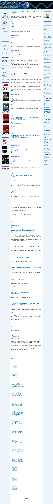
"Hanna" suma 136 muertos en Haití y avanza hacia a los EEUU (24, 323)
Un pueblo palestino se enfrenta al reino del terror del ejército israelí (24, 117)
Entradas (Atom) (15, 358)
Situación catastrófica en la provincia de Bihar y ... (17, 429)
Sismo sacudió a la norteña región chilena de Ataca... (17, 392)
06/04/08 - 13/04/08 (14, 480)
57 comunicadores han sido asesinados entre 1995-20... (18, 406)
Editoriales (3, 78)
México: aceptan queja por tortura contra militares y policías (23, 11)
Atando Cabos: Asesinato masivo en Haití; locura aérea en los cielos (47, 33)
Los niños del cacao (14, 402)
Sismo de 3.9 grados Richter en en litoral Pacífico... (17, 410)
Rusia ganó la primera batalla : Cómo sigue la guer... (17, 431)
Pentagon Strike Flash (46, 163)
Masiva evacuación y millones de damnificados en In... (17, 460)
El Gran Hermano (18, 12)
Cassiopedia (45, 161)
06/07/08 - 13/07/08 (14, 468)
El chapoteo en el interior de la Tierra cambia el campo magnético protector (26, 267)
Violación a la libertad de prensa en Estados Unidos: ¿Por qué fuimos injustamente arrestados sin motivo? (25, 335)
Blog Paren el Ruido (46, 148)
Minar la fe (13, 448)
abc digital (13, 151)
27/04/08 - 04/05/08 (14, 477)
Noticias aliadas (12, 28)
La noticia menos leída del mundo (17, 279)
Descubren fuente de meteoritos (15, 439)
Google (2, 19)
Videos (2, 75)
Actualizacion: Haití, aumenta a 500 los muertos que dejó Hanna (24, 39)
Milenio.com (12, 162)
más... (45, 96)
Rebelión (11, 76)
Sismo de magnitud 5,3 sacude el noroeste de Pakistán (22, 175)
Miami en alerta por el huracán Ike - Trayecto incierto (21, 257)
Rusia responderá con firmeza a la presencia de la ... (17, 433)
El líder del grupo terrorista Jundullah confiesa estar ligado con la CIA (47, 94)
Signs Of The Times (46, 157)
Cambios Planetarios (46, 145)
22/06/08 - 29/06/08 (14, 470)
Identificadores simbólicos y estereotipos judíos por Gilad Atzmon (47, 74)
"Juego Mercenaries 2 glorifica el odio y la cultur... (17, 415)
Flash (2, 149)
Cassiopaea (45, 141)
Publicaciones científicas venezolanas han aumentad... (17, 413)
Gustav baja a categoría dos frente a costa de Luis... (17, 452)
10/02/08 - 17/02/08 (14, 487)
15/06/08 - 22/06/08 (14, 471)
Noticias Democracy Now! (47, 152)
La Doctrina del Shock (46, 95)
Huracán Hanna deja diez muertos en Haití (16, 432)
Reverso (4, 19)
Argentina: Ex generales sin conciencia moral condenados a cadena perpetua (24, 26)
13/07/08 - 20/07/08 (14, 467)
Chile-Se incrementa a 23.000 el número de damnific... (17, 412)
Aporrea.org (13, 41)
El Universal (12, 103)
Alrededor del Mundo (4, 61)
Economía (3, 64)
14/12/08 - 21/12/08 (14, 367)
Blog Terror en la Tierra (46, 149)
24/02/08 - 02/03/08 (14, 485)
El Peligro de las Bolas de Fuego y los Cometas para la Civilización (47, 120)
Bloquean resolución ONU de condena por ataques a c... (18, 457)
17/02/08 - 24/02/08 (14, 486)
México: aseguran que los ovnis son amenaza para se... (17, 459)
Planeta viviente (14, 40)
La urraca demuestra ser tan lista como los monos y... (17, 394)
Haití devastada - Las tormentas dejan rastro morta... (17, 393)
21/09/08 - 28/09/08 (14, 378)
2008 (11, 364)
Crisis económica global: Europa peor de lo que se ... (17, 421)
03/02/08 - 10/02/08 (14, 488)
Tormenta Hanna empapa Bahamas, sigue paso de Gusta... (18, 451)
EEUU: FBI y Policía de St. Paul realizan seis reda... (17, 442)
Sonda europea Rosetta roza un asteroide (19, 149)
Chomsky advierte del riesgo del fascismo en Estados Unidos (47, 83)
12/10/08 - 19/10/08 (14, 375)
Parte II (44, 104)
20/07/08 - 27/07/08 (14, 466)
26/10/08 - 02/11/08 (14, 373)
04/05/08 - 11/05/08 (14, 476)
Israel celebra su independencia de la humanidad (46, 76)
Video (4, 149)
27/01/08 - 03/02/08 (14, 489)
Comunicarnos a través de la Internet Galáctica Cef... (17, 405)
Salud (2, 68)
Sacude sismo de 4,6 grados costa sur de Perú (20, 160)
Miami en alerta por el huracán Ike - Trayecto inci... (17, 396)
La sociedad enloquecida (4, 71)
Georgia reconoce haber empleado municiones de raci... (18, 443)
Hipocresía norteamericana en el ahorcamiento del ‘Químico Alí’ (47, 45)
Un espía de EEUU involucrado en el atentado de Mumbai (47, 85)
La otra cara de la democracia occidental (19, 73)
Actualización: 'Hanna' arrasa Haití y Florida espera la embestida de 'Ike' (25, 135)
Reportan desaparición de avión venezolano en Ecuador (18, 458)
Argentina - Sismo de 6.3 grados (15, 411)
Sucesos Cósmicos (4, 69)
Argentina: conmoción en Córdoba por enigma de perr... (17, 441)
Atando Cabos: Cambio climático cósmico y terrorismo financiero (47, 31)
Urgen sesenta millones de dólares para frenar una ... (17, 430)
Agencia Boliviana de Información (14, 191)
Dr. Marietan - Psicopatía (47, 150)
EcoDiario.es (12, 177)
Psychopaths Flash (46, 164)
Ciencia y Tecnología (14, 150)
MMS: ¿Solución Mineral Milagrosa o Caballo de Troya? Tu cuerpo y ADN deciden (47, 25)
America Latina (3, 60)
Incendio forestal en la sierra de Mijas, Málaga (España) (22, 292)
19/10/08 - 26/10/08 (14, 374)
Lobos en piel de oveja (4, 63)
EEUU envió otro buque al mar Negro (16, 414)
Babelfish (9, 18)
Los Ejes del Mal (14, 74)
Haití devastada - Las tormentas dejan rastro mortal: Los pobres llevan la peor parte (25, 218)
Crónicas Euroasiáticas (4, 65)
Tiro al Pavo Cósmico (46, 122)
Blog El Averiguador (46, 146)
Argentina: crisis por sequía (14, 440)
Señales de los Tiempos (26, 500)
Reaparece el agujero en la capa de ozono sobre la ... (17, 461)
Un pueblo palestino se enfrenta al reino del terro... (17, 387)
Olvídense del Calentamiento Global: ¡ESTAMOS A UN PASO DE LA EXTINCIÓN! (47, 112)
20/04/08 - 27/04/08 (14, 478)
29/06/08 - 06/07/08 (14, 469)
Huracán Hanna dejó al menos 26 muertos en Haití (17, 423)
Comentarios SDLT (4, 76)
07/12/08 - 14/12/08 (14, 368)
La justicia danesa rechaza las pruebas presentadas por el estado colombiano (24, 55)
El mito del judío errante (14, 422)
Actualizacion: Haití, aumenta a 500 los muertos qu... (17, 383)
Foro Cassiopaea (46, 142)
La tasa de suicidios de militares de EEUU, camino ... (17, 403)
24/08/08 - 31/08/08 (14, 462)
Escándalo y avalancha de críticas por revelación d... (17, 404)
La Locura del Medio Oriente (15, 118)
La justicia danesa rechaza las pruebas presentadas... (17, 384)
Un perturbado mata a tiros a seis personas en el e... (17, 424)
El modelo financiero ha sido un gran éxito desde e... (17, 434)
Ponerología (45, 144)
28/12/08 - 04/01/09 (14, 365)
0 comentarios (12, 23)
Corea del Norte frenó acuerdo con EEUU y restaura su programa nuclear (26, 246)
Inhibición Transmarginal (46, 107)
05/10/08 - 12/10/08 (14, 376)
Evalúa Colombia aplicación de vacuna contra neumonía (22, 98)
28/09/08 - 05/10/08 (14, 377)
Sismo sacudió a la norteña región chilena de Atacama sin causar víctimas (26, 203)
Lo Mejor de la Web (4, 72)
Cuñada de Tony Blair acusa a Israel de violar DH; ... (17, 420)
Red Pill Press (45, 160)
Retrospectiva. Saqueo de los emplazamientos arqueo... (17, 449)
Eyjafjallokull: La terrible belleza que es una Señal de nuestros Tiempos (47, 71)
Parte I (44, 103)
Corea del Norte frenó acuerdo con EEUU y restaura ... (17, 395)
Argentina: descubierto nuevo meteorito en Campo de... (17, 450)
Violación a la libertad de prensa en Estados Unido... (17, 401)
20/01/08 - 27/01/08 (14, 490)
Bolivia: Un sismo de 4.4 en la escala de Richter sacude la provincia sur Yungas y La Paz (25, 189)
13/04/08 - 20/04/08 (14, 479)
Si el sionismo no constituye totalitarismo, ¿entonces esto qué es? (47, 88)
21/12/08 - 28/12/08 (14, 366)
